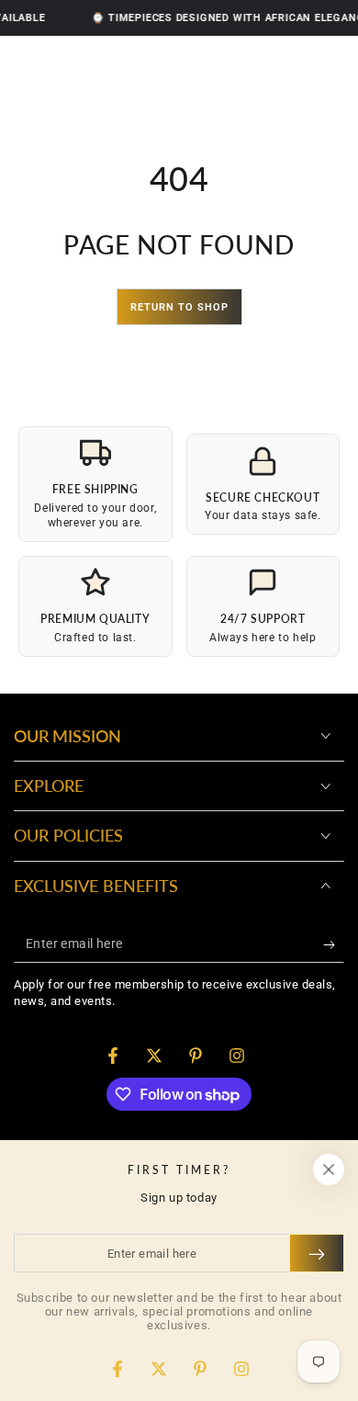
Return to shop (179, 307)
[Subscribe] (333, 944)
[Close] (328, 1169)
